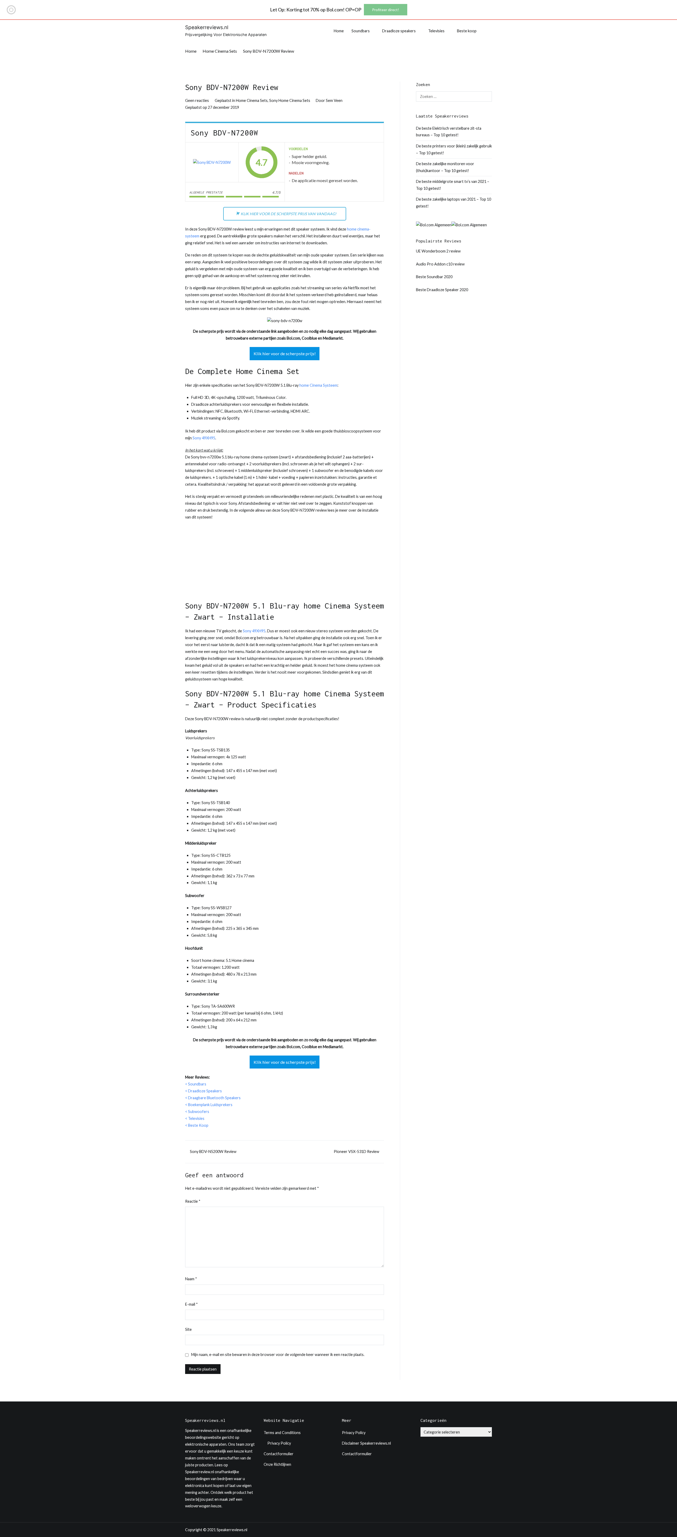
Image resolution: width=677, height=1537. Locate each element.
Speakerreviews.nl (206, 27)
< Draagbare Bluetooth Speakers (213, 1098)
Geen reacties (197, 100)
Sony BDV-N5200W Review (213, 1151)
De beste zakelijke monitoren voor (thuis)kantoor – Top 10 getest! (445, 167)
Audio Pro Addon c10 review (440, 264)
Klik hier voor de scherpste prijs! (285, 353)
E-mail (191, 1304)
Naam (191, 1279)
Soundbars (360, 31)
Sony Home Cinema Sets (289, 100)
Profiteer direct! (385, 9)
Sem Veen (334, 100)
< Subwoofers (197, 1111)
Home (339, 31)
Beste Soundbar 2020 (434, 276)
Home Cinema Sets (252, 100)
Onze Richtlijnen (277, 1464)
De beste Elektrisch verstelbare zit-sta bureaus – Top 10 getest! (448, 131)
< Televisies (194, 1118)
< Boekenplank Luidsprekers (208, 1104)
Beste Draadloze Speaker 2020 (442, 289)
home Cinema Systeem (318, 385)
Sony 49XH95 (204, 438)
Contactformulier (279, 1454)
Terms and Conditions (282, 1432)
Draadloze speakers (399, 31)
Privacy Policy (279, 1443)
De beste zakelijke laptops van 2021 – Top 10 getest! (453, 202)
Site (188, 1329)
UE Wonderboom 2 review (438, 251)
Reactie (192, 1201)
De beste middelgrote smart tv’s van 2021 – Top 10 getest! (452, 185)
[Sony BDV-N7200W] (212, 162)
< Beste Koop (196, 1125)
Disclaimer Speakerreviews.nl (366, 1443)
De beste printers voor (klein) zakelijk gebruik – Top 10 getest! (454, 149)
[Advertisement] (284, 563)
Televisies (436, 31)
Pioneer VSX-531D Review (356, 1151)
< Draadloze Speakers (203, 1091)
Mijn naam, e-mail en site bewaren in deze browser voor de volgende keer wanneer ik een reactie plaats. (277, 1354)
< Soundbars (195, 1084)
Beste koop (467, 31)
